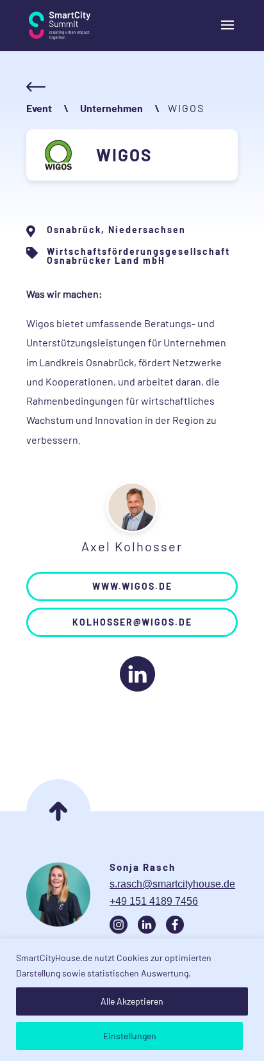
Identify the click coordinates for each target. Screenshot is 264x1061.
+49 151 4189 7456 (154, 901)
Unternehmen (111, 108)
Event (39, 108)
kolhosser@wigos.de (132, 622)
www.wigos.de (132, 586)
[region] (132, 1000)
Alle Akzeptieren (132, 1001)
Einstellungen (129, 1035)
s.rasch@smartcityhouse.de (172, 884)
